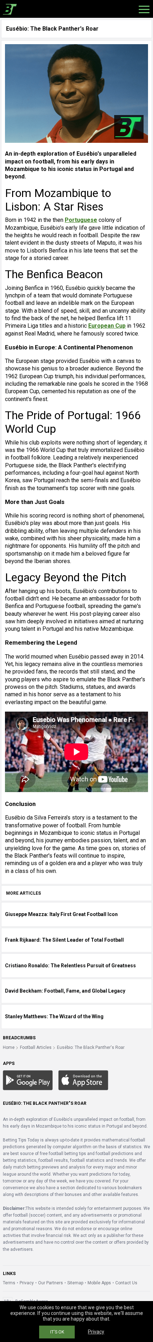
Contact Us (126, 1282)
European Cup (107, 325)
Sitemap (75, 1282)
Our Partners (50, 1282)
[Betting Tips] (28, 1079)
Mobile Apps (99, 1282)
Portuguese (81, 220)
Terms (9, 1282)
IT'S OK (57, 1332)
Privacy (27, 1282)
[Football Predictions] (8, 9)
